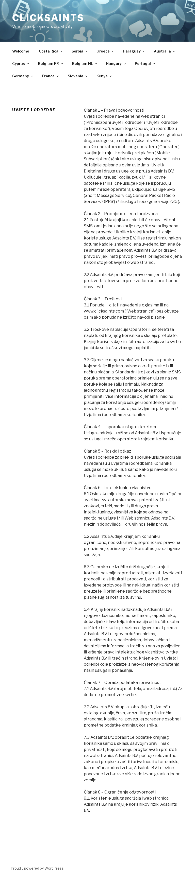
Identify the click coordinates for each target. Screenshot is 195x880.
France (48, 76)
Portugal (143, 63)
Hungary (114, 63)
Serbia (77, 51)
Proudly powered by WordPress (37, 868)
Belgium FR (48, 63)
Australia (162, 51)
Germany (20, 76)
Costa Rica (48, 51)
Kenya (102, 76)
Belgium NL (82, 63)
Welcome (20, 51)
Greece (103, 51)
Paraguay (132, 51)
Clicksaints (48, 17)
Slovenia (75, 76)
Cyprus (18, 63)
